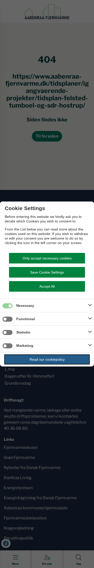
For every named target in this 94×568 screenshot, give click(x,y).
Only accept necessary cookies (47, 258)
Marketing (24, 346)
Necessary (25, 306)
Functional (25, 319)
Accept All (47, 286)
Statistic (23, 332)
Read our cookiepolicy (47, 359)
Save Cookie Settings (47, 272)
